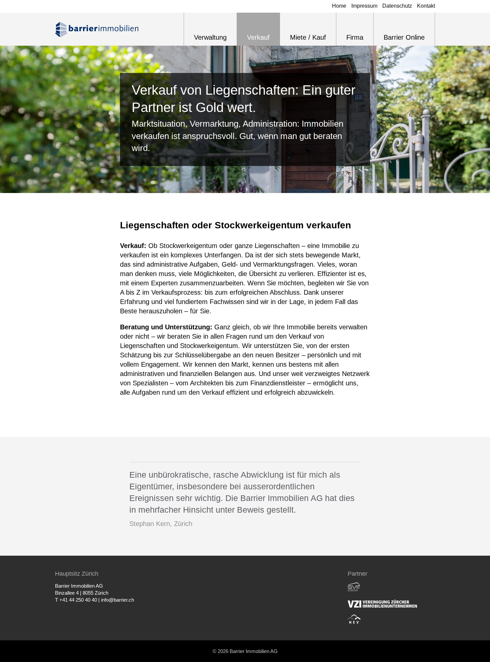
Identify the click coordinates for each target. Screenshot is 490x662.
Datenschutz (397, 6)
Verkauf (258, 37)
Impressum (364, 6)
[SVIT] (354, 587)
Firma (354, 37)
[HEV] (354, 619)
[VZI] (382, 603)
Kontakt (426, 6)
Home (339, 6)
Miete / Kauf (308, 37)
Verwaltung (210, 37)
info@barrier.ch (117, 600)
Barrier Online (404, 37)
